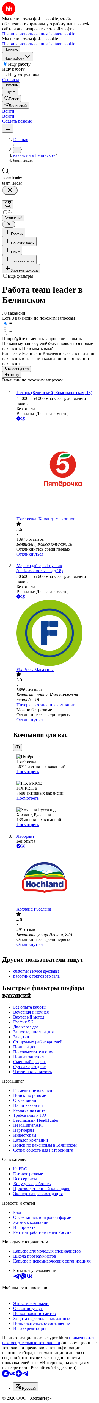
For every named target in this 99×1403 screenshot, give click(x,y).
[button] (8, 111)
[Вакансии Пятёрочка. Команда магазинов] (55, 469)
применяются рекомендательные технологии (48, 1340)
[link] (11, 98)
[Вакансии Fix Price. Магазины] (55, 633)
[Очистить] (10, 190)
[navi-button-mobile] (7, 128)
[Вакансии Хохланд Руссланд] (55, 878)
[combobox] (27, 178)
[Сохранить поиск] (7, 204)
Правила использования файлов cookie (38, 43)
